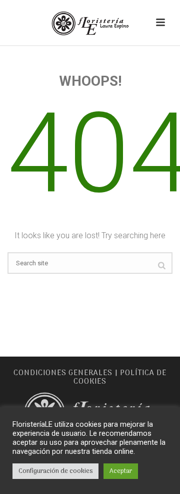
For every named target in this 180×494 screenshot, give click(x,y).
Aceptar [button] (121, 471)
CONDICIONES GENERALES (63, 373)
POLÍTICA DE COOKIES (120, 377)
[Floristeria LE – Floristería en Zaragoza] (90, 22)
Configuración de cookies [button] (55, 471)
